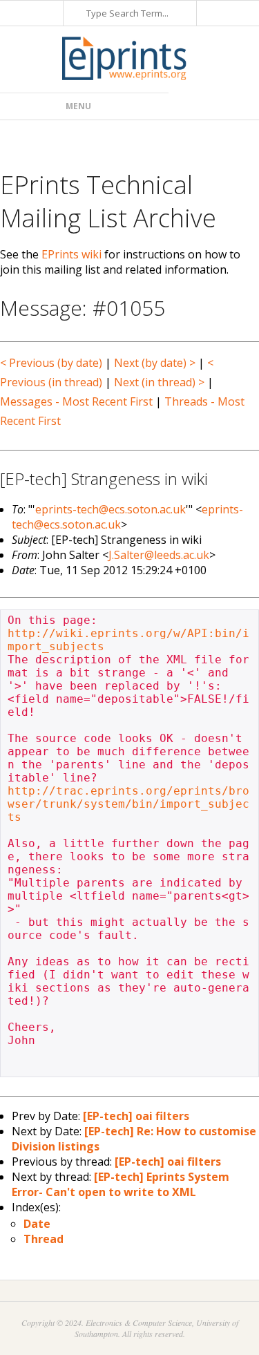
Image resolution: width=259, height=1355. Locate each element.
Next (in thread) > (159, 382)
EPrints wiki (71, 254)
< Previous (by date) (51, 362)
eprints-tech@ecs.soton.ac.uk (110, 509)
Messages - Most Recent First (76, 401)
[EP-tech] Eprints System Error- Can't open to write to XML (120, 1184)
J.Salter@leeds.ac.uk (158, 554)
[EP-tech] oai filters (136, 1116)
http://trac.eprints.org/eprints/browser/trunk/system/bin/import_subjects (128, 804)
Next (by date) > (154, 362)
